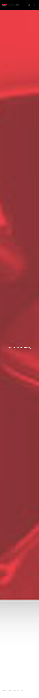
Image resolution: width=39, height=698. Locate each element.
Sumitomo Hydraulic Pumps (16, 690)
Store (5, 690)
